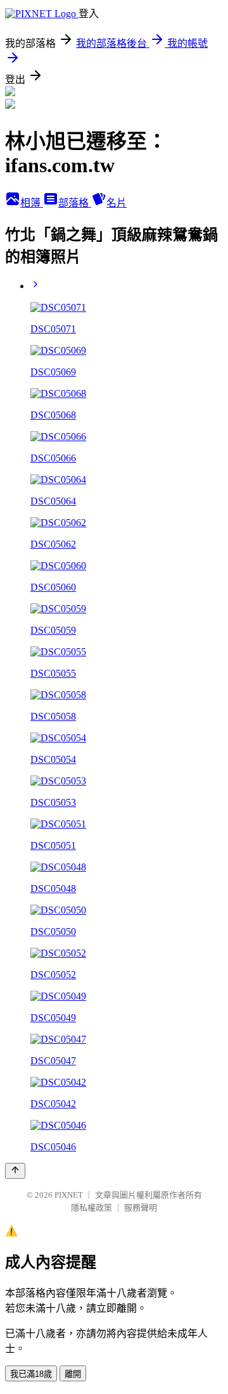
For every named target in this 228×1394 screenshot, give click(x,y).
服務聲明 (140, 1207)
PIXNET (68, 1195)
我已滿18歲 (31, 1374)
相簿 (31, 203)
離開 (73, 1374)
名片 (116, 203)
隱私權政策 (91, 1207)
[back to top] (15, 1171)
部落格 (74, 203)
